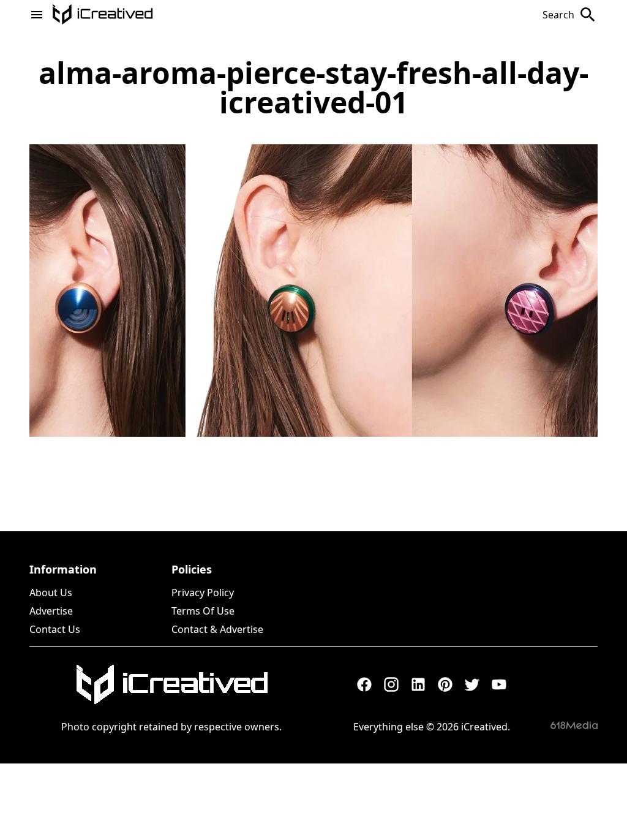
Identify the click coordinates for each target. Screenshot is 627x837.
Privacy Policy (202, 592)
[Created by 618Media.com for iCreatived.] (574, 725)
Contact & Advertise (217, 629)
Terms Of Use (203, 611)
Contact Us (54, 629)
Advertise (51, 611)
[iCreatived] (171, 684)
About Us (50, 592)
